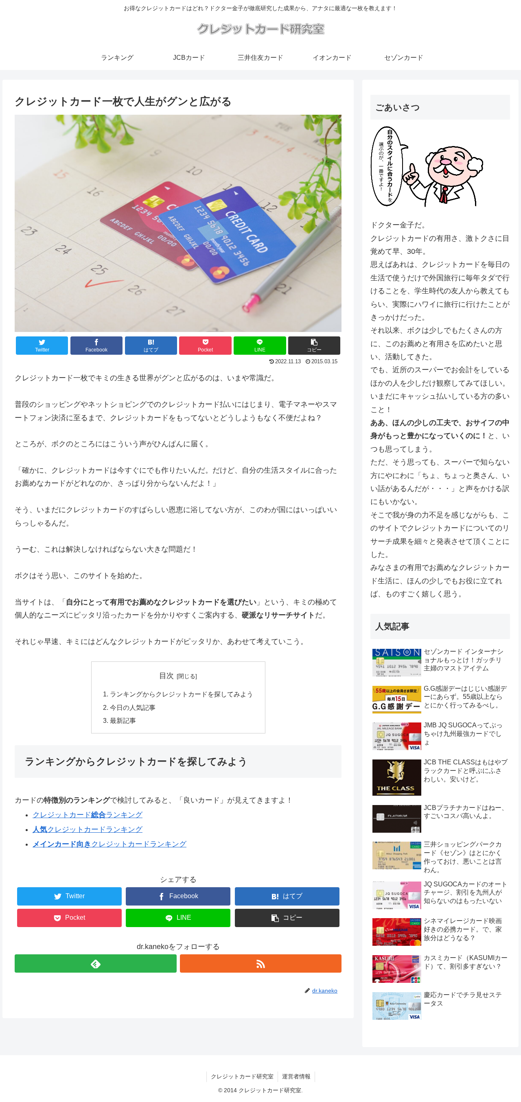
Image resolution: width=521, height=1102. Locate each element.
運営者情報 (296, 1076)
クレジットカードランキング (87, 815)
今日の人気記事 (132, 707)
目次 (166, 676)
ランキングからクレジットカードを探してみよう (181, 694)
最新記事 (123, 720)
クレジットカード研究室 (242, 1076)
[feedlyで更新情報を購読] (95, 963)
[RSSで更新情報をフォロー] (260, 963)
